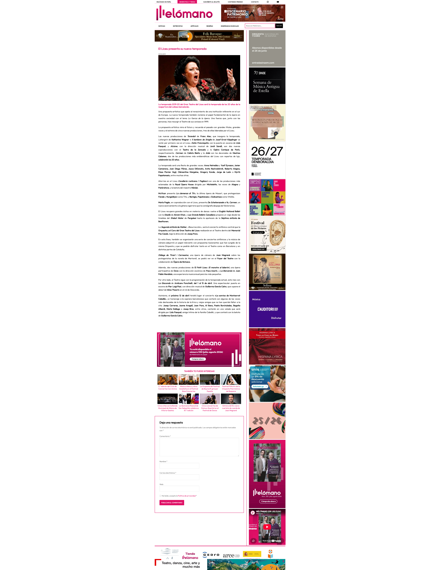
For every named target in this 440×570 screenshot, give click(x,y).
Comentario (165, 436)
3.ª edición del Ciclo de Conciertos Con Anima (167, 387)
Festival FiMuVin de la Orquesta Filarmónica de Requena (231, 388)
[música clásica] (267, 383)
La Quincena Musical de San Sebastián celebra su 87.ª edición (189, 408)
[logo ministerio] (252, 554)
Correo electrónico (168, 473)
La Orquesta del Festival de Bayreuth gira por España (210, 388)
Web (161, 484)
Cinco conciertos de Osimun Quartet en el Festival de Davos (210, 408)
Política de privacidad (187, 496)
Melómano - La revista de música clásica (184, 12)
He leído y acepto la (179, 496)
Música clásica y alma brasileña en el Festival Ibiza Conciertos (188, 388)
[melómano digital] (267, 48)
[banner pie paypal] (220, 564)
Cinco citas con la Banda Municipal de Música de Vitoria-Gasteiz (167, 408)
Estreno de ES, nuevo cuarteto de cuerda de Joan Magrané (231, 408)
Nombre (163, 461)
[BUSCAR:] (260, 26)
